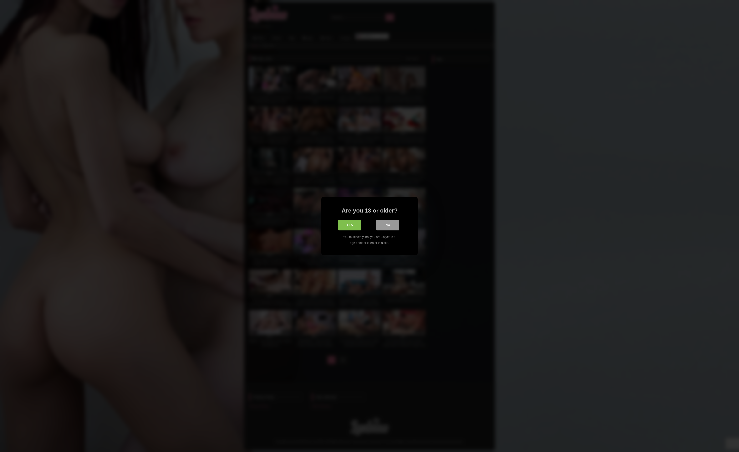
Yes (350, 225)
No (387, 225)
